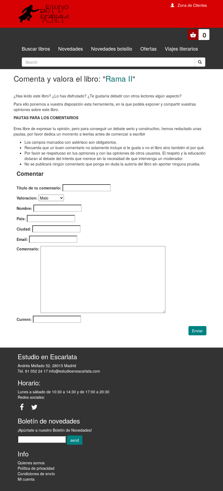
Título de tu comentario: (39, 188)
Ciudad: (24, 229)
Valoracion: (27, 198)
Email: (22, 239)
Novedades (70, 48)
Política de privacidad (36, 468)
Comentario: (28, 248)
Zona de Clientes (192, 5)
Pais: (21, 218)
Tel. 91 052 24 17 (33, 371)
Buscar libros (36, 48)
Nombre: (24, 208)
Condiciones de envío (36, 473)
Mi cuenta (26, 479)
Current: (24, 319)
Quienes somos (31, 462)
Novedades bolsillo (111, 48)
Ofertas (148, 48)
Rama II (119, 78)
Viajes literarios (181, 48)
